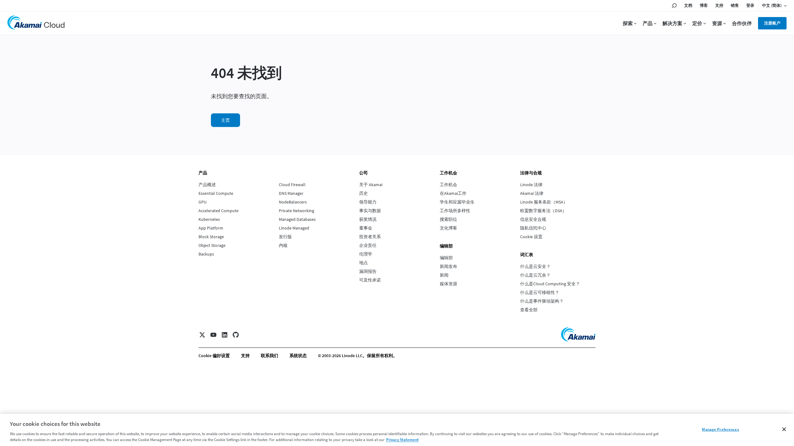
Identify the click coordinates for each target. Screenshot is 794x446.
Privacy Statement (402, 439)
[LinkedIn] (224, 335)
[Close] (784, 429)
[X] (202, 335)
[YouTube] (213, 335)
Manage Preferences (720, 429)
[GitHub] (235, 335)
